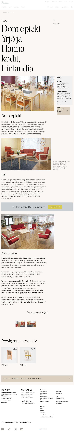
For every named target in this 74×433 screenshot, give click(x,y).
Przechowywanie (43, 396)
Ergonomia (42, 410)
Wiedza (57, 7)
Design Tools (42, 412)
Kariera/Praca (59, 403)
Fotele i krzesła (43, 391)
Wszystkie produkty (44, 401)
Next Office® (58, 391)
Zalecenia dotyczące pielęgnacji (47, 415)
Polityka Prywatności (60, 399)
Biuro (10, 7)
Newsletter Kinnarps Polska (46, 417)
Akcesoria (42, 400)
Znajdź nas (47, 1)
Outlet (66, 1)
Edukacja (16, 7)
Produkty (3, 7)
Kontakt (60, 1)
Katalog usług (59, 393)
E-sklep (71, 1)
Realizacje (50, 7)
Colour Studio (65, 7)
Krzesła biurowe (43, 393)
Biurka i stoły (43, 394)
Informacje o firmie (60, 398)
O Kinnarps (54, 1)
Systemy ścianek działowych (46, 398)
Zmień (45, 429)
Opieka (23, 7)
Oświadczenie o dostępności (62, 401)
